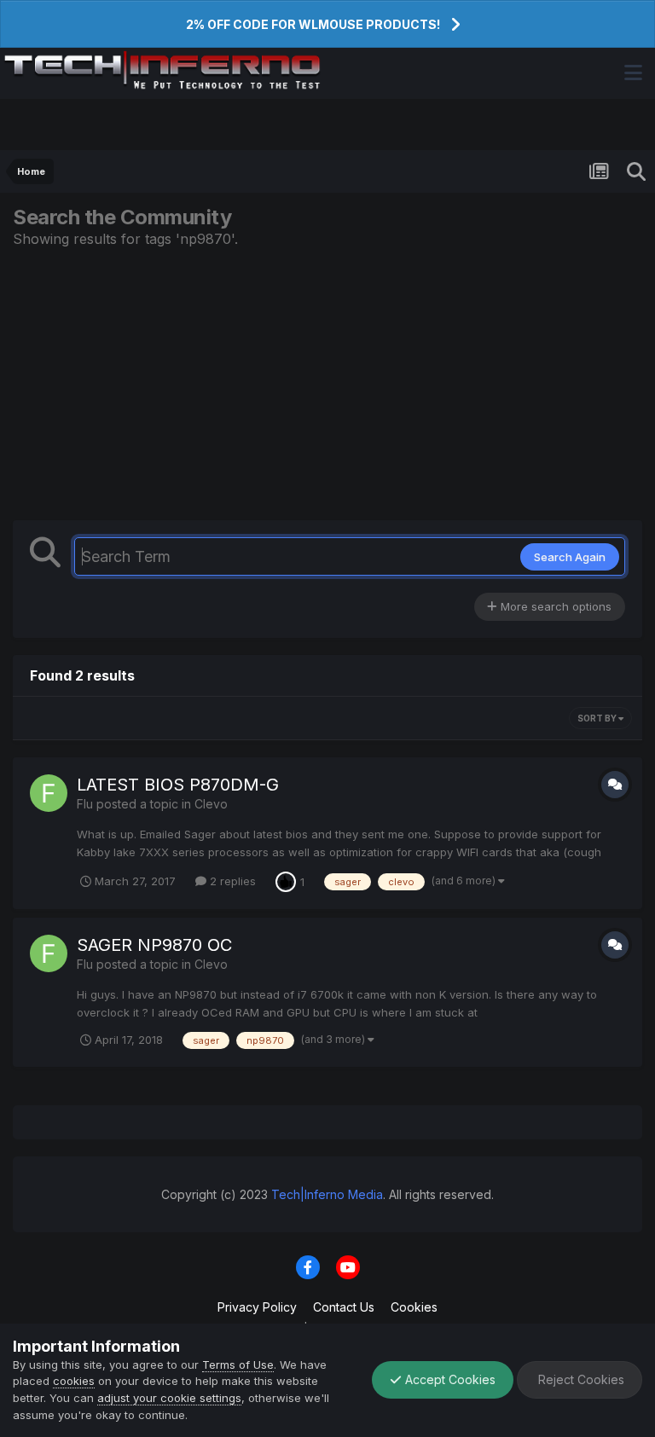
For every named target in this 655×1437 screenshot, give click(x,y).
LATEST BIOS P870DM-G (178, 784)
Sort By (597, 718)
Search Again (570, 557)
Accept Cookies (449, 1379)
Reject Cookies (579, 1379)
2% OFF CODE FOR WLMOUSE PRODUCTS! (313, 24)
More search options (554, 606)
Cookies (414, 1307)
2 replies (231, 881)
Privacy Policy (257, 1307)
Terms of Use (238, 1364)
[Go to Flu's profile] (48, 793)
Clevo (211, 804)
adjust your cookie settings (169, 1398)
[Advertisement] (327, 383)
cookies (74, 1381)
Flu (85, 804)
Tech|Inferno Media (327, 1194)
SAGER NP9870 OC (154, 945)
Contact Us (343, 1307)
